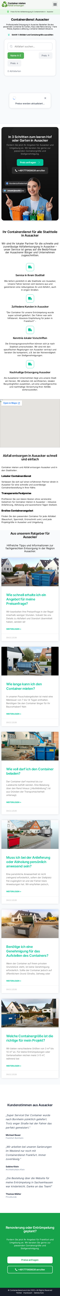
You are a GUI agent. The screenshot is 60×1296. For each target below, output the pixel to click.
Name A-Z (15, 55)
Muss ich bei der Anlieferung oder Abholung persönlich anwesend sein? (28, 861)
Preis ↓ (14, 63)
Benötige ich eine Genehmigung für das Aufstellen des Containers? (27, 951)
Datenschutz (39, 1293)
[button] (55, 4)
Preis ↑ (46, 55)
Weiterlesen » (13, 629)
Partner (19, 1293)
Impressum (27, 1293)
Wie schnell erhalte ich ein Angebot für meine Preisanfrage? (26, 599)
